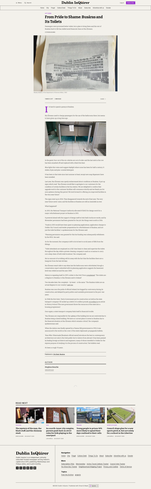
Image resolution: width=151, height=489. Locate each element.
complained (90, 275)
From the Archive (67, 475)
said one (70, 285)
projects (78, 475)
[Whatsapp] (31, 468)
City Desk (48, 13)
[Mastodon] (34, 468)
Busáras (62, 354)
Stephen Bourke (50, 32)
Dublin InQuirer (63, 486)
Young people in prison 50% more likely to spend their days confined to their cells (89, 430)
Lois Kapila (49, 438)
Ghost (81, 486)
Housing (18, 425)
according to (93, 302)
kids (47, 425)
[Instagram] (27, 468)
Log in (122, 3)
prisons (79, 425)
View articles (49, 370)
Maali (86, 486)
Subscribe (130, 3)
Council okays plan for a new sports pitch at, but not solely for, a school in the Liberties (120, 430)
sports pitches (112, 425)
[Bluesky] (24, 468)
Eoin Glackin (19, 436)
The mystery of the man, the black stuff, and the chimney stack (29, 430)
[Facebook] (17, 468)
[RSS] (20, 468)
